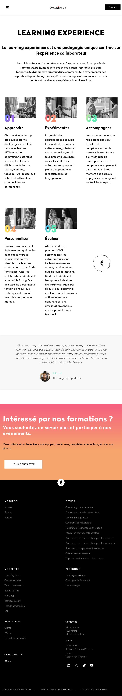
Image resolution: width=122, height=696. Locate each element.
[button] (8, 7)
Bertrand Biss (101, 689)
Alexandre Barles (65, 689)
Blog (7, 660)
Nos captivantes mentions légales (17, 689)
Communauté (13, 654)
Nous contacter (23, 464)
